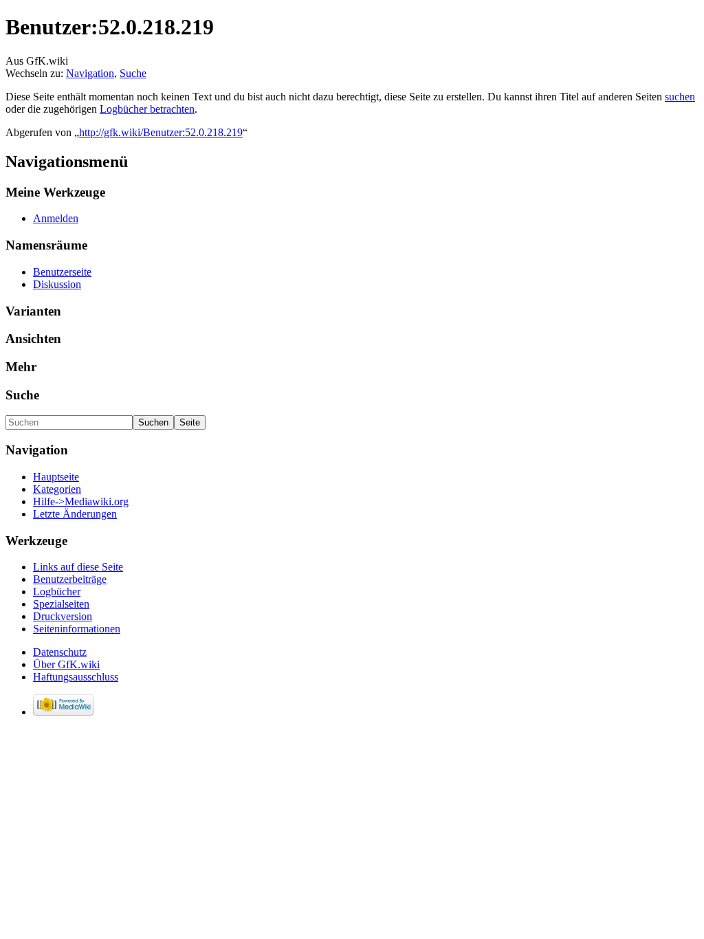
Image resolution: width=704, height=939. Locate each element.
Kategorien (57, 489)
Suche (133, 73)
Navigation (90, 73)
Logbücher (56, 591)
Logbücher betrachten (147, 109)
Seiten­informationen (76, 628)
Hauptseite (56, 477)
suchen (680, 96)
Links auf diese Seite (78, 567)
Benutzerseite (62, 272)
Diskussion (57, 284)
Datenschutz (60, 652)
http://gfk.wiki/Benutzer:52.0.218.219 (161, 132)
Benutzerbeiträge (70, 579)
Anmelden (55, 218)
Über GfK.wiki (66, 664)
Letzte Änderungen (75, 514)
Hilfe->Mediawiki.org (81, 501)
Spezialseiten (61, 604)
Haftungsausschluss (75, 677)
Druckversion (62, 616)
